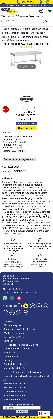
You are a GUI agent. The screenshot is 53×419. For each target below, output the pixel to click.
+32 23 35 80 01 (28, 2)
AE (45, 305)
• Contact (7, 321)
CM (32, 305)
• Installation (9, 352)
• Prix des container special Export (20, 344)
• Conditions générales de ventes (19, 329)
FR (19, 305)
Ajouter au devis (26, 128)
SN (18, 312)
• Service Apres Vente (13, 336)
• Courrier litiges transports (17, 348)
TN (25, 312)
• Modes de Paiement (14, 333)
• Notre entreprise (12, 325)
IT (5, 312)
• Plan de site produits (14, 395)
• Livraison (8, 340)
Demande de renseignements (19, 159)
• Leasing (7, 360)
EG (39, 305)
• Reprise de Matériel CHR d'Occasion (22, 372)
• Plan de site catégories (15, 391)
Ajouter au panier (26, 123)
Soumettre (22, 411)
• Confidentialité (11, 356)
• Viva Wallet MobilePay (14, 368)
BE (25, 305)
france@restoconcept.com (23, 291)
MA (12, 312)
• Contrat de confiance (14, 364)
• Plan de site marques (14, 399)
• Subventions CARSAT (14, 383)
